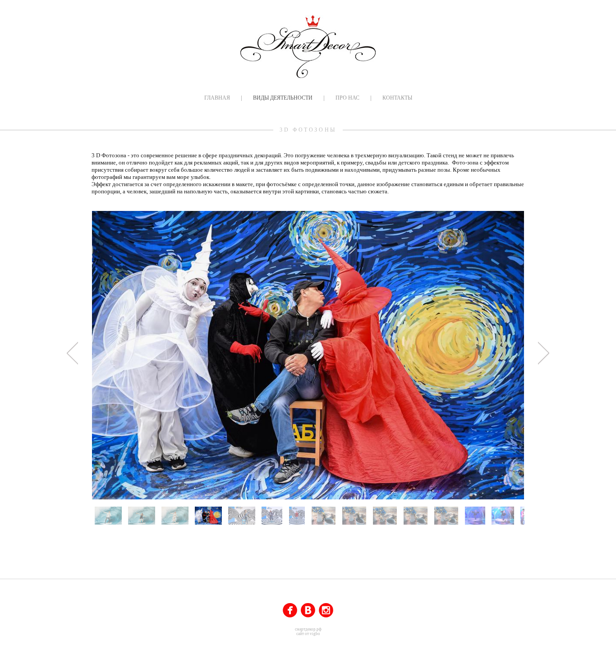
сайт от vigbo (308, 633)
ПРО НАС (347, 98)
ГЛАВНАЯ (217, 98)
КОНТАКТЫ (397, 98)
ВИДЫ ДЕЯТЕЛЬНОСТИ (283, 98)
